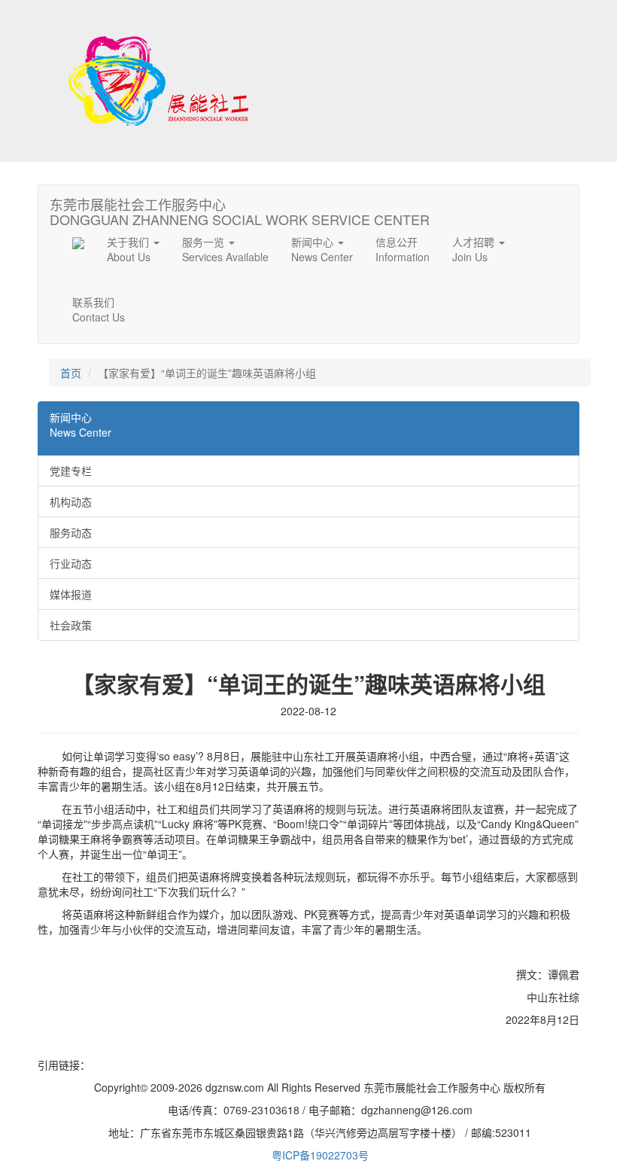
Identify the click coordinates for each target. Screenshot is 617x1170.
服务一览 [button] (225, 249)
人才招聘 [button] (474, 249)
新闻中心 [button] (322, 249)
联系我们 (98, 309)
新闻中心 (80, 425)
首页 (70, 372)
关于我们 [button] (129, 249)
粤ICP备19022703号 (320, 1154)
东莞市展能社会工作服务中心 (240, 208)
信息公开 (402, 249)
